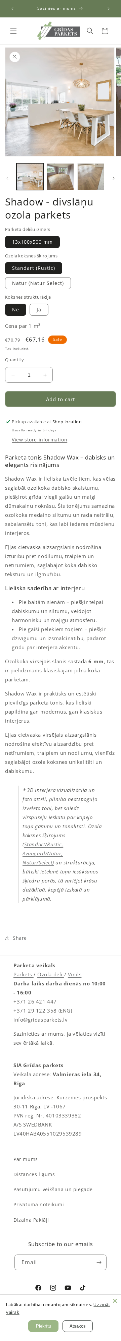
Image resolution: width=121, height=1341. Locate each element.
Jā (39, 309)
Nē (15, 309)
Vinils (75, 974)
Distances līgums (34, 1174)
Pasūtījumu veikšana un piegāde (53, 1189)
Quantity (14, 360)
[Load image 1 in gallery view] (29, 176)
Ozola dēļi (50, 974)
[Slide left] (7, 178)
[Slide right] (113, 178)
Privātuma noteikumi (38, 1204)
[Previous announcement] (12, 8)
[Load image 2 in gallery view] (60, 176)
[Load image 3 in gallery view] (90, 176)
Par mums (25, 1159)
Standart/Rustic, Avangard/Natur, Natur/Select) (43, 853)
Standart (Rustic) (33, 268)
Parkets (23, 974)
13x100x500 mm (32, 242)
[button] (13, 30)
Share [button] (20, 938)
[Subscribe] (98, 1262)
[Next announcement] (108, 8)
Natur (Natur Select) (38, 283)
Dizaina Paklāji (31, 1220)
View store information (39, 439)
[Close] (115, 1300)
